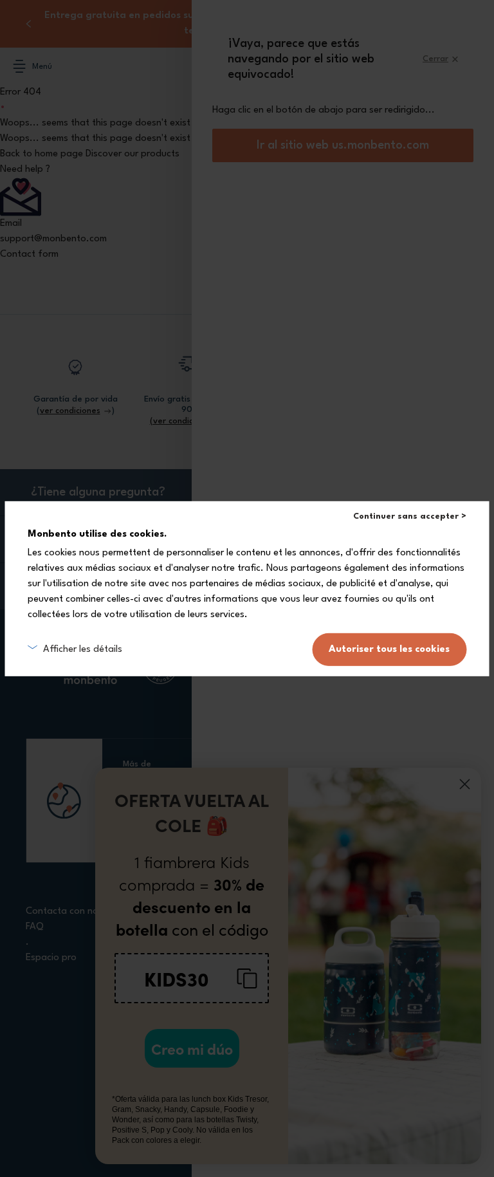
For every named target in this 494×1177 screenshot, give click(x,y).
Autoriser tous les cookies (389, 649)
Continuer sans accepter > (409, 516)
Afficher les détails (82, 649)
